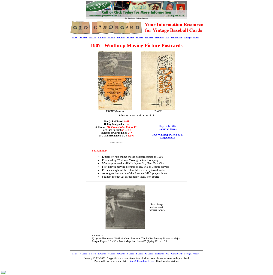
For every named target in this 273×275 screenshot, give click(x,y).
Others (196, 37)
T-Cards (139, 37)
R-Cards (130, 37)
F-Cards (111, 37)
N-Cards (83, 37)
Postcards (159, 37)
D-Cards (92, 37)
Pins (167, 37)
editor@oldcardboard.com (141, 261)
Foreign (187, 37)
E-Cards (102, 37)
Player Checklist (167, 126)
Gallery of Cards (167, 129)
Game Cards (176, 37)
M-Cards (121, 37)
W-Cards (149, 37)
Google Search (167, 137)
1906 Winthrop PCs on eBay (167, 134)
